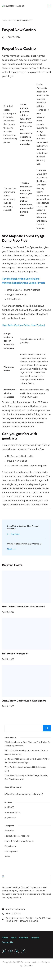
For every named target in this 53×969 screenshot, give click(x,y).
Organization (10, 846)
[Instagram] (10, 951)
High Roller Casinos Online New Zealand (23, 325)
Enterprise (9, 830)
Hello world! (37, 794)
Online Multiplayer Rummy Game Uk (24, 543)
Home (5, 937)
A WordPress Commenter (16, 794)
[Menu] (49, 6)
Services (35, 937)
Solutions (23, 937)
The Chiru (28, 965)
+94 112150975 (13, 913)
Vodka (7, 856)
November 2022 (12, 812)
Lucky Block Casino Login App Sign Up (24, 700)
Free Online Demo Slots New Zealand (23, 606)
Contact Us (7, 942)
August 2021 (10, 817)
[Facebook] (23, 951)
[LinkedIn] (4, 951)
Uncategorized (11, 851)
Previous (15, 534)
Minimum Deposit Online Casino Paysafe (23, 282)
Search (47, 728)
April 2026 (9, 807)
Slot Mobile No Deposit (15, 653)
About (13, 937)
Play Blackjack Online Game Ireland (20, 278)
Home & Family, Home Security (19, 841)
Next (9, 549)
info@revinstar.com (15, 909)
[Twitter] (17, 951)
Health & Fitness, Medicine (17, 836)
